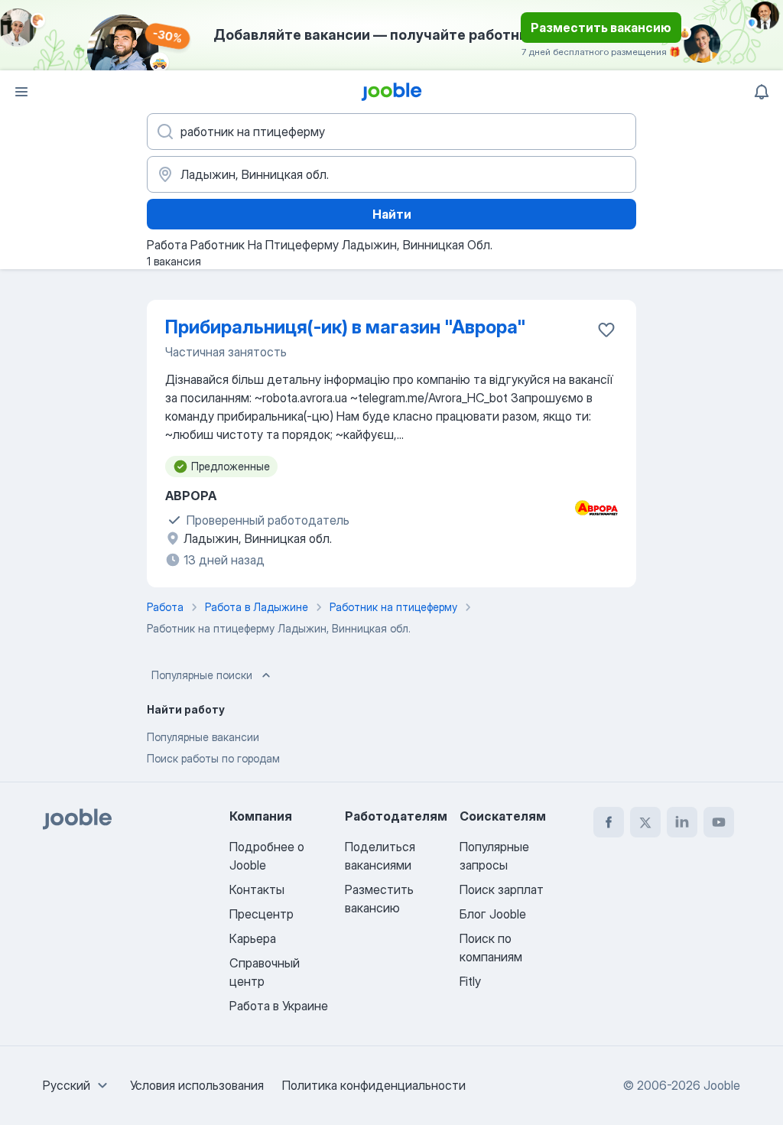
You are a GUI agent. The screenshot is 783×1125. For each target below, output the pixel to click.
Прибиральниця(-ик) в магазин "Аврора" (345, 327)
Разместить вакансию (601, 27)
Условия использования (197, 1085)
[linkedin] (682, 822)
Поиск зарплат (502, 889)
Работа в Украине (278, 1005)
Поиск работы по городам (213, 758)
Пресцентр (261, 914)
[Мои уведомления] (762, 92)
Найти (391, 214)
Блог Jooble (493, 914)
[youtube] (718, 822)
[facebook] (608, 822)
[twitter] (645, 822)
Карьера (252, 938)
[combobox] (77, 1085)
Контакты (256, 889)
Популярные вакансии (203, 736)
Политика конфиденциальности (374, 1085)
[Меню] (21, 91)
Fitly (470, 981)
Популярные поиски (201, 674)
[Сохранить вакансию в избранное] (606, 330)
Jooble (721, 1085)
